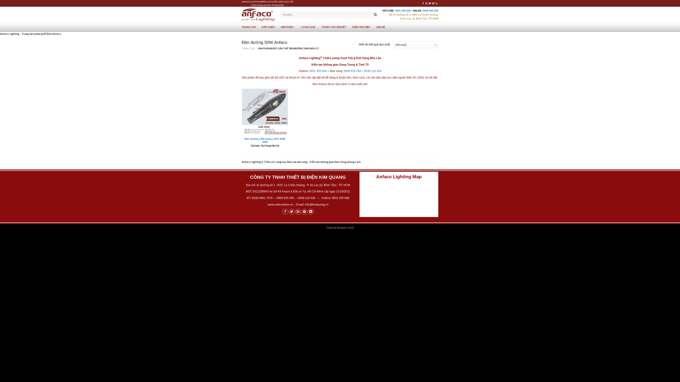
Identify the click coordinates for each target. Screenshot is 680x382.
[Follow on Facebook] (423, 3)
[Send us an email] (433, 3)
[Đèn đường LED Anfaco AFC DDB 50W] (265, 111)
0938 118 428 (372, 71)
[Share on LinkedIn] (311, 212)
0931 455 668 (318, 71)
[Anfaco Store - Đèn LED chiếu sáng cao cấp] (258, 14)
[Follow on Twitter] (430, 3)
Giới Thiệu (268, 27)
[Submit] (375, 15)
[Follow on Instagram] (426, 3)
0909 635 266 (352, 71)
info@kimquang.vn (316, 204)
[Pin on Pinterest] (304, 212)
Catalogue (308, 27)
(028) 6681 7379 (262, 197)
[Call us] (436, 3)
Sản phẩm (287, 27)
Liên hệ (380, 27)
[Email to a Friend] (298, 212)
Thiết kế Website (336, 227)
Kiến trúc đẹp (361, 27)
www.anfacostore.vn (280, 204)
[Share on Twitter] (292, 212)
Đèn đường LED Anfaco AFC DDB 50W (265, 140)
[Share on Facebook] (285, 212)
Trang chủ (249, 27)
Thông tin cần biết (334, 27)
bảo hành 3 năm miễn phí (351, 84)
